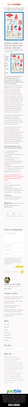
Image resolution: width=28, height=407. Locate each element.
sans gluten (20, 378)
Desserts (6, 332)
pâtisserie (18, 374)
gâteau (21, 368)
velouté (6, 382)
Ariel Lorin (17, 203)
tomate (21, 380)
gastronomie (16, 368)
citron (10, 364)
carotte (14, 362)
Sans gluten (7, 335)
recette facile (11, 376)
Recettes (6, 324)
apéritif (6, 361)
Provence (13, 374)
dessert (21, 366)
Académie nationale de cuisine (11, 357)
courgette (14, 364)
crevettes (20, 364)
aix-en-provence (8, 359)
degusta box (16, 366)
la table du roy (7, 372)
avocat (12, 361)
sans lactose (7, 380)
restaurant (18, 376)
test (18, 380)
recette (6, 376)
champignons (19, 362)
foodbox (10, 368)
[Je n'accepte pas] (26, 400)
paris (5, 374)
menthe (18, 372)
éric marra (10, 382)
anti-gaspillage (16, 359)
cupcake (10, 366)
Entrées (6, 327)
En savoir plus (16, 405)
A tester (6, 340)
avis (9, 361)
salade (5, 378)
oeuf (22, 372)
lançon (5, 370)
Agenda (15, 50)
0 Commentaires (9, 51)
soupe (12, 380)
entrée (6, 368)
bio (15, 361)
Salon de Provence (12, 378)
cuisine (6, 366)
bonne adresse (7, 362)
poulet (8, 374)
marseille (12, 205)
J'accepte (10, 405)
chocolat (6, 364)
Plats (5, 329)
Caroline (21, 50)
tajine (15, 380)
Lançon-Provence (12, 370)
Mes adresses (8, 337)
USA (11, 207)
